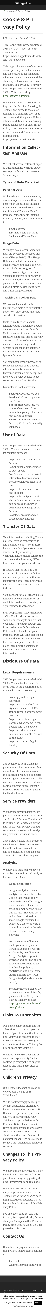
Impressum (37, 1290)
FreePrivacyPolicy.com (16, 95)
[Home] (4, 11)
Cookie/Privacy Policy (23, 1306)
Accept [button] (37, 1303)
